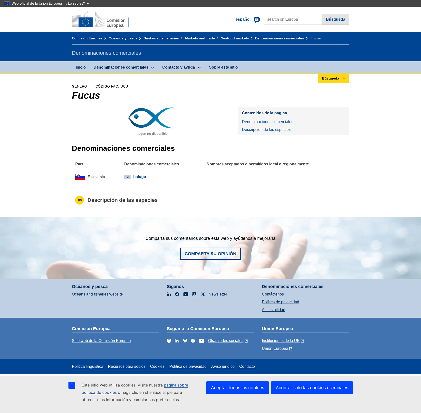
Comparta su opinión (210, 253)
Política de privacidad (280, 302)
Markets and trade (200, 38)
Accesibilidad (273, 310)
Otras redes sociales (225, 341)
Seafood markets (235, 38)
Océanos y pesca (123, 38)
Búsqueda (335, 19)
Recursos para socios (126, 366)
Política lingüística (87, 366)
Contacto (247, 366)
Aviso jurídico (223, 366)
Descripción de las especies (266, 129)
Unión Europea (275, 348)
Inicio (81, 67)
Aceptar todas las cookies (237, 387)
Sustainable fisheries (161, 38)
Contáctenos (273, 294)
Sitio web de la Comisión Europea (101, 341)
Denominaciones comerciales (279, 38)
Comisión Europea (87, 38)
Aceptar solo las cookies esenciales (312, 387)
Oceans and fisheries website (97, 294)
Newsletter (218, 294)
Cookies (157, 366)
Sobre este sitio (223, 67)
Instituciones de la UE (281, 341)
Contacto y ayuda (178, 67)
